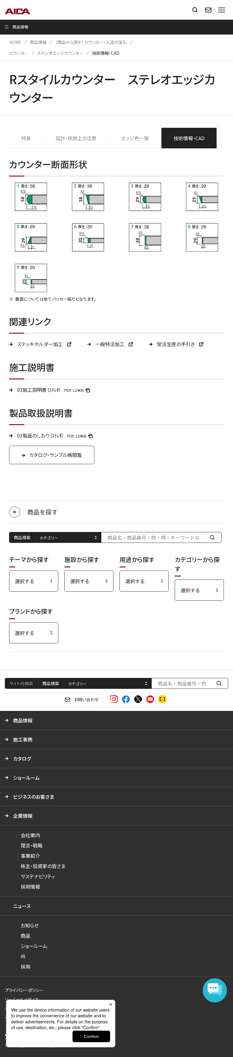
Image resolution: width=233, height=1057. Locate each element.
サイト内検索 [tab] (21, 683)
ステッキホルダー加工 (40, 344)
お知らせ (30, 925)
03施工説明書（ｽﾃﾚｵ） (50, 389)
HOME (15, 42)
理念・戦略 (31, 845)
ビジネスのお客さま (33, 796)
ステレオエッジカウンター (60, 53)
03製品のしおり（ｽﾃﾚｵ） (51, 435)
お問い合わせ (86, 699)
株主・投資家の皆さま (43, 866)
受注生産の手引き (176, 344)
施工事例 (22, 739)
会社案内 (30, 835)
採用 (25, 966)
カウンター (19, 53)
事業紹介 (30, 855)
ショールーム (26, 777)
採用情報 (30, 886)
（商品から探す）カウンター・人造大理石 (91, 42)
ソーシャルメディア (22, 999)
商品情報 (38, 42)
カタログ (22, 758)
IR (23, 956)
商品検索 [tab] (50, 683)
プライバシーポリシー (24, 990)
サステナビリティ (38, 876)
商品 (25, 935)
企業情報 (22, 815)
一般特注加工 (110, 344)
